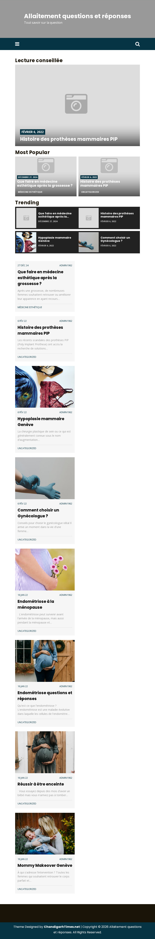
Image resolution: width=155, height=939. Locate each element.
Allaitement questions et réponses (77, 16)
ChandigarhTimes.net (62, 927)
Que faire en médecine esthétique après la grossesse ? (40, 277)
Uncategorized (90, 192)
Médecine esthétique (30, 192)
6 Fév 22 (22, 321)
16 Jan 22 (23, 595)
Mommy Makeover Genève (45, 865)
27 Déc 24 (23, 265)
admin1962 (65, 265)
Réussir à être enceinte (41, 784)
